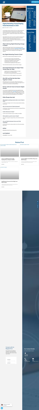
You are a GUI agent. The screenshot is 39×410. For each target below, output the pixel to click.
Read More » (3, 164)
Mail (33, 360)
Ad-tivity (14, 91)
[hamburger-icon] (30, 1)
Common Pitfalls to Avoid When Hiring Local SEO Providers (35, 14)
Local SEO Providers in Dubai (20, 48)
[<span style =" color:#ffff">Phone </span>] (25, 359)
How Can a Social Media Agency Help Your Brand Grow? (35, 39)
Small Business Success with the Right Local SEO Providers (30, 23)
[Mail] (33, 359)
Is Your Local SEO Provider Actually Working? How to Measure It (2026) (30, 15)
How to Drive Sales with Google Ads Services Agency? (30, 38)
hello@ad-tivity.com (35, 361)
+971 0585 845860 (27, 361)
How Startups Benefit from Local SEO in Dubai (35, 23)
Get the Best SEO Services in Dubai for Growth (30, 47)
